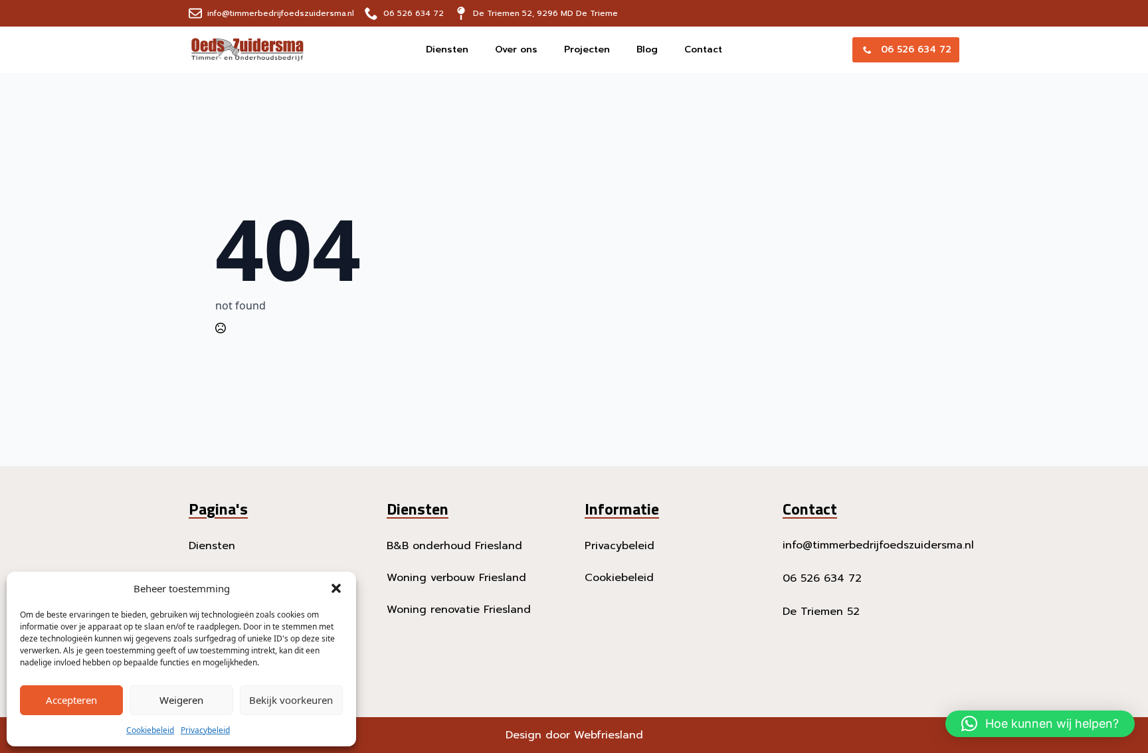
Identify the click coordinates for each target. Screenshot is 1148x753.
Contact (703, 49)
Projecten (587, 49)
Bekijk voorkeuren (291, 700)
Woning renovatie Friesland (459, 610)
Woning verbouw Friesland (456, 578)
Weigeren (181, 700)
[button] (336, 588)
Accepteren (71, 700)
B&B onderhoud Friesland (454, 546)
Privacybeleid (205, 730)
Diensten (447, 49)
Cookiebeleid (150, 730)
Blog (647, 49)
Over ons (516, 49)
